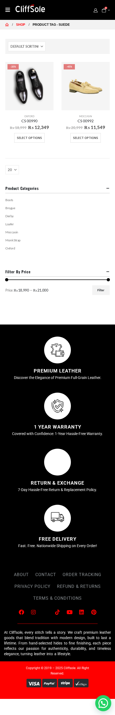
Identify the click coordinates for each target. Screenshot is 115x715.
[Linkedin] (81, 612)
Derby (9, 216)
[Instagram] (33, 612)
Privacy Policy (32, 586)
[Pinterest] (93, 612)
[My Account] (95, 10)
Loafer (9, 224)
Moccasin (85, 116)
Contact (45, 574)
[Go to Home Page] (7, 24)
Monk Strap (13, 240)
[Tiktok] (57, 612)
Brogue (10, 208)
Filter (101, 290)
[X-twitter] (45, 612)
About (21, 574)
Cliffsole (69, 668)
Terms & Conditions (57, 598)
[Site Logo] (30, 9)
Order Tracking (82, 574)
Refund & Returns (79, 586)
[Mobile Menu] (9, 9)
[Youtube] (69, 612)
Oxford (29, 116)
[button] (103, 703)
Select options (29, 138)
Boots (9, 200)
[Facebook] (21, 612)
